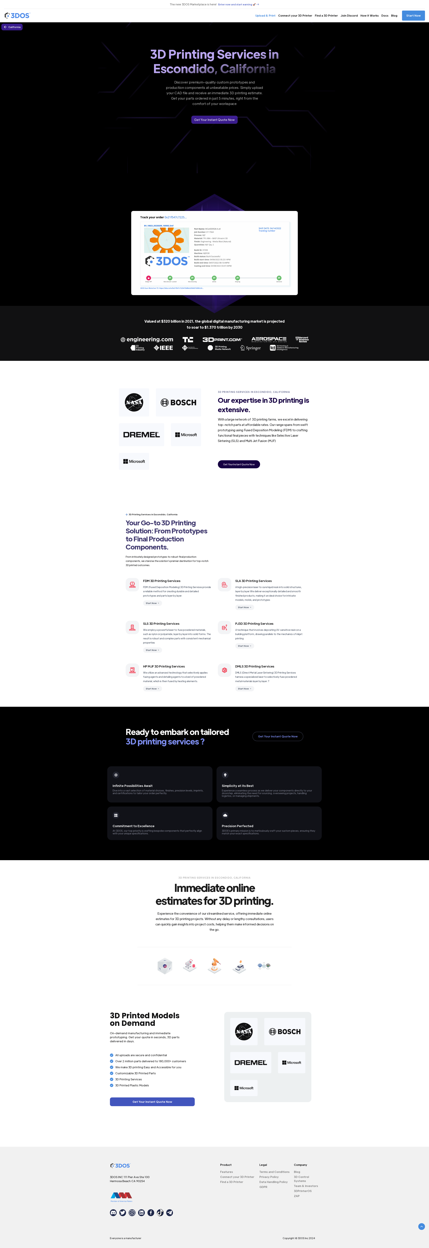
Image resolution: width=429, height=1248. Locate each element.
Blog (394, 15)
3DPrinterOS (303, 1191)
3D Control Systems (301, 1179)
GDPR (263, 1187)
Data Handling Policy (273, 1182)
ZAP (297, 1196)
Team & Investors (306, 1186)
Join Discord (349, 15)
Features (226, 1172)
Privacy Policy (269, 1177)
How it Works (369, 15)
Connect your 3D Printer (295, 15)
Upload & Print (265, 15)
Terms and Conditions (274, 1172)
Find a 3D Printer (326, 15)
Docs (384, 15)
